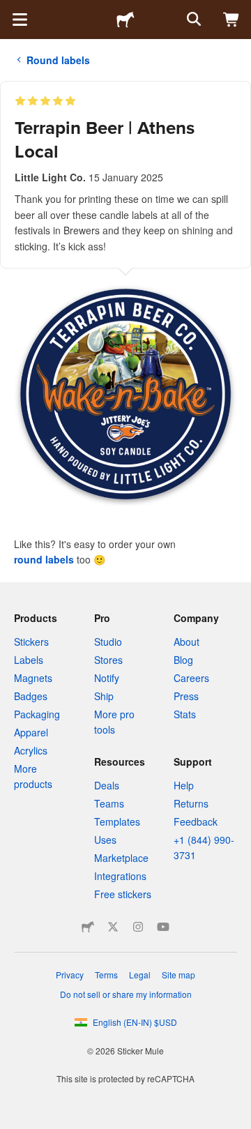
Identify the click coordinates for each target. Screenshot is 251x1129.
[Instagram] (138, 926)
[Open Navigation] (19, 19)
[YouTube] (163, 926)
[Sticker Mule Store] (87, 926)
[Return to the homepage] (125, 19)
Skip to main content (10, 10)
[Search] (192, 19)
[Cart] (231, 19)
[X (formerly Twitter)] (113, 926)
